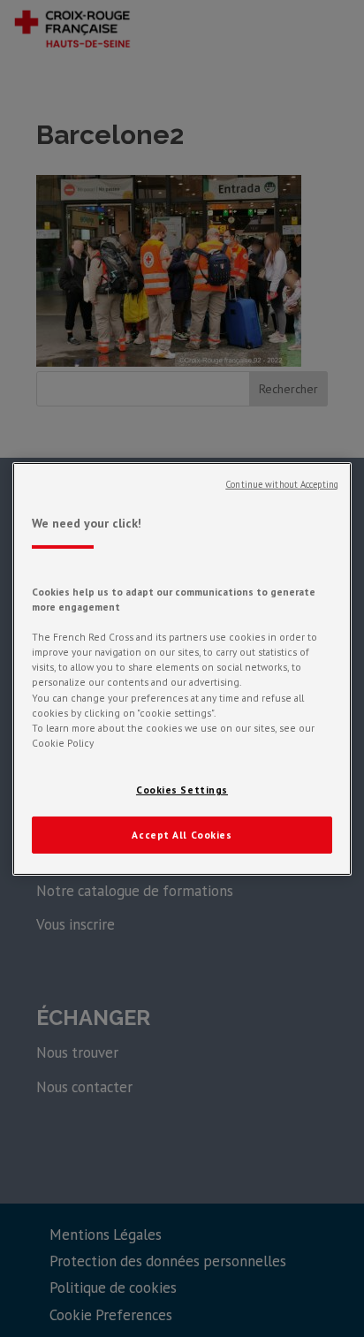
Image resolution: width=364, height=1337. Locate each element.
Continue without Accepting (281, 483)
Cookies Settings (182, 789)
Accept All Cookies (181, 834)
